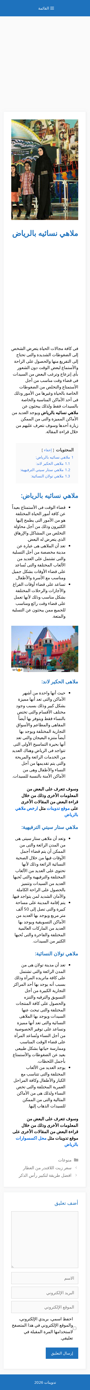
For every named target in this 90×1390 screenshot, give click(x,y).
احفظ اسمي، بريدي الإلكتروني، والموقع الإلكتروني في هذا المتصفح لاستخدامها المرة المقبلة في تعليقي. (42, 1328)
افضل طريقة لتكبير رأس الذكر (45, 1175)
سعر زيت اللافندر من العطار (47, 1168)
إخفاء (48, 449)
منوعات (65, 1160)
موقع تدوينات (58, 808)
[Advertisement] (45, 61)
